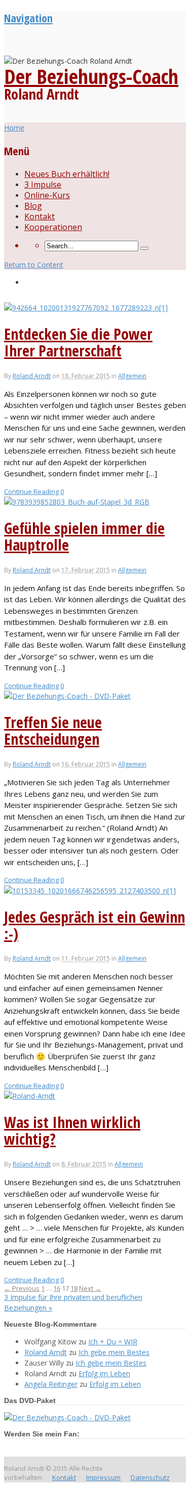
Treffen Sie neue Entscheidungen (53, 730)
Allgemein (132, 376)
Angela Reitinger (51, 1384)
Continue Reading (31, 491)
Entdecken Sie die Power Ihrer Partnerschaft (78, 342)
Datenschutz (150, 1477)
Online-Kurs (47, 195)
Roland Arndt (32, 376)
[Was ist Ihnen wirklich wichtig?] (29, 1096)
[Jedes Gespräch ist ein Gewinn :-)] (90, 890)
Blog (33, 205)
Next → (90, 1288)
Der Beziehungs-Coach (91, 76)
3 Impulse (42, 184)
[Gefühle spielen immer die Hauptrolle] (76, 502)
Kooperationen (53, 227)
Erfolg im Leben (104, 1373)
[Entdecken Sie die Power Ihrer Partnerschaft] (86, 307)
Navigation (28, 17)
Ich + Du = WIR (112, 1341)
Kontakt (39, 216)
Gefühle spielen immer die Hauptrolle (84, 536)
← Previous (22, 1288)
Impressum (103, 1477)
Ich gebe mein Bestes (114, 1352)
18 (74, 1288)
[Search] (144, 248)
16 (56, 1288)
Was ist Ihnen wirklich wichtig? (72, 1130)
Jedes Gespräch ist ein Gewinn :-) (94, 925)
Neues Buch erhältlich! (66, 173)
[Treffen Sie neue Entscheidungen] (67, 696)
